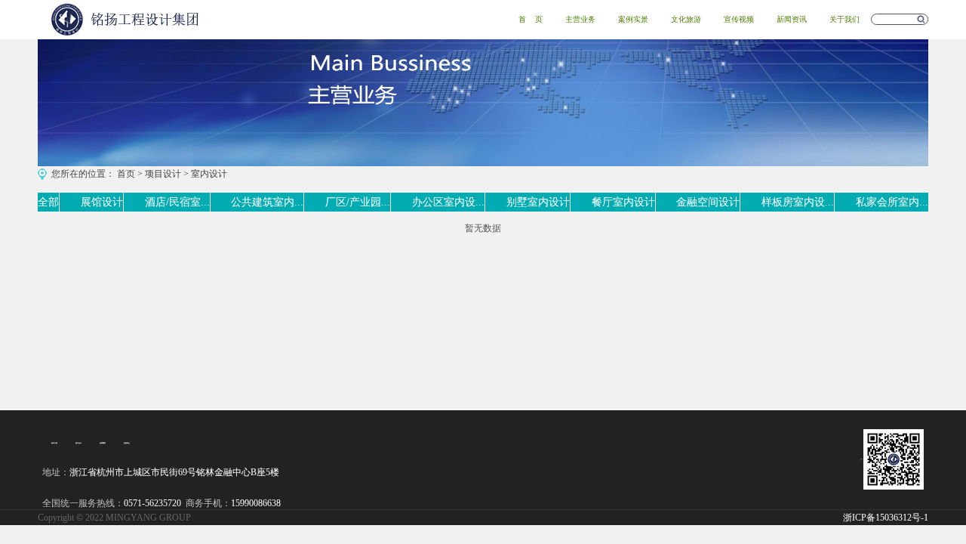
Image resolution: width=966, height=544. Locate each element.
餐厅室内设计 (623, 202)
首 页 (530, 19)
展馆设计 (102, 202)
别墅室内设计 (538, 202)
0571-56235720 (152, 503)
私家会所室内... (892, 202)
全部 (48, 202)
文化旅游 (686, 19)
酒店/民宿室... (177, 202)
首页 (126, 173)
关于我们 (844, 19)
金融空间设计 (708, 202)
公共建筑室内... (267, 202)
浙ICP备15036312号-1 (885, 517)
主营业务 (580, 19)
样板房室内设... (797, 202)
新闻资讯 (792, 19)
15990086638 (256, 503)
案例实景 (633, 19)
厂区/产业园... (357, 202)
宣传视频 (739, 19)
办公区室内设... (448, 202)
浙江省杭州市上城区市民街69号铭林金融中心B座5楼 (174, 472)
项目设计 (163, 173)
